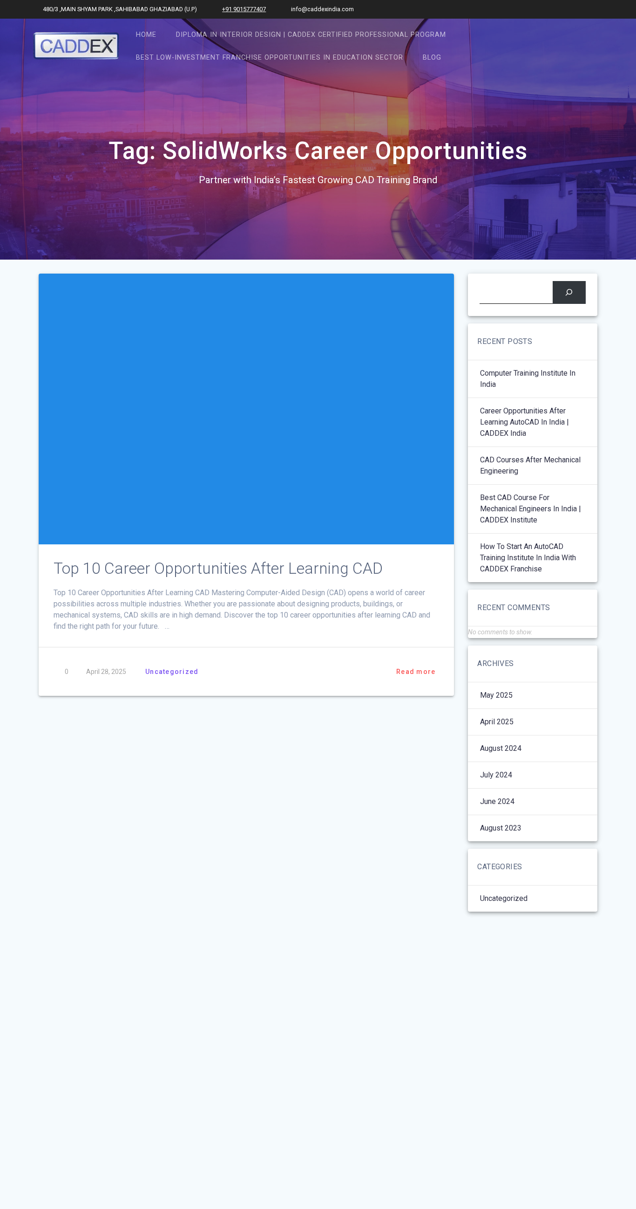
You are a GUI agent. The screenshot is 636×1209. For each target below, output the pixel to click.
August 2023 (500, 828)
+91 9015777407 (244, 9)
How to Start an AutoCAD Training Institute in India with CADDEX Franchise (528, 557)
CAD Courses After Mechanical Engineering (530, 465)
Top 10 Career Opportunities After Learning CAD (218, 568)
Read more (415, 671)
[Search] (569, 292)
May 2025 (496, 695)
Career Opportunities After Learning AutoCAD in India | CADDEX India (524, 422)
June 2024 (497, 801)
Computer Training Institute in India (527, 379)
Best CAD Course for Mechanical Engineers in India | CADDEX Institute (530, 508)
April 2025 (497, 721)
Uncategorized (171, 671)
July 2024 (496, 774)
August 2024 (500, 748)
